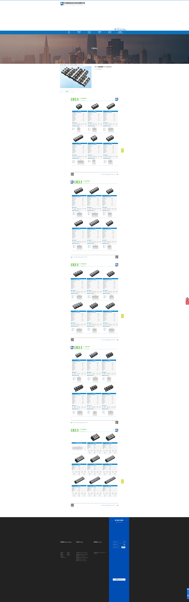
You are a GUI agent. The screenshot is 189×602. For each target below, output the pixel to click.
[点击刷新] (123, 547)
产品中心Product (89, 32)
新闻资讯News (79, 32)
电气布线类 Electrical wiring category (81, 552)
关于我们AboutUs (109, 32)
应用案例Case (99, 32)
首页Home (69, 32)
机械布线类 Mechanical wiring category (82, 554)
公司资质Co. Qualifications (120, 32)
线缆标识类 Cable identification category (82, 557)
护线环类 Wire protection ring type (81, 560)
